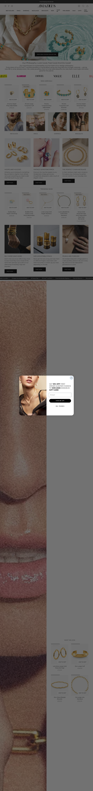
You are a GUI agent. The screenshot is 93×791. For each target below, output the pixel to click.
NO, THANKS (60, 406)
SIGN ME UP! (60, 400)
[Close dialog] (71, 377)
